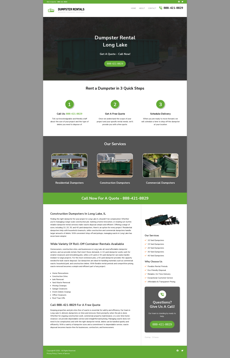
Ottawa (155, 337)
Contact (152, 8)
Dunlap (148, 337)
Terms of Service (64, 353)
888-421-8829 (62, 2)
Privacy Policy (52, 353)
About (142, 8)
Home (133, 8)
